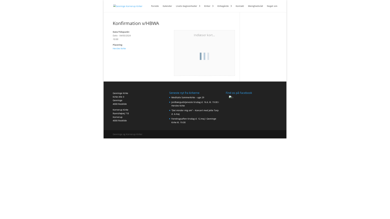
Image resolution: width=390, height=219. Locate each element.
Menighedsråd (255, 6)
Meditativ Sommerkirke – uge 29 (187, 97)
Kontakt (240, 6)
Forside (155, 6)
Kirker (207, 6)
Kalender (167, 6)
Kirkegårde (223, 6)
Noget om (272, 6)
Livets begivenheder (186, 6)
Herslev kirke (119, 48)
